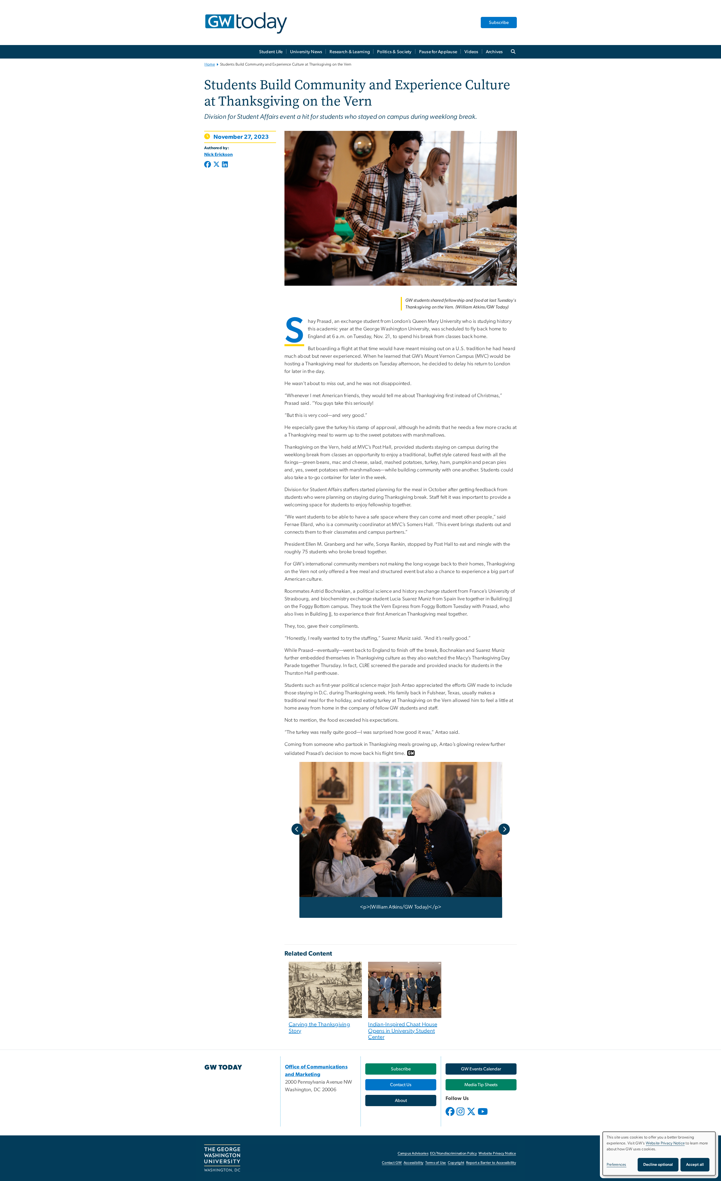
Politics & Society (394, 52)
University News (306, 52)
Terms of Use (435, 1163)
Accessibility (413, 1163)
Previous (297, 829)
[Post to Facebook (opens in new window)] (208, 164)
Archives (494, 52)
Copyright (456, 1163)
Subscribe (499, 22)
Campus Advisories (413, 1153)
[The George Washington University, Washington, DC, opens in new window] (222, 1158)
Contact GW (392, 1163)
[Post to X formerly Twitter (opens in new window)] (216, 164)
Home (209, 64)
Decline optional (658, 1165)
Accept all (695, 1165)
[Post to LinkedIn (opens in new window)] (225, 164)
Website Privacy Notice (497, 1153)
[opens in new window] (451, 1115)
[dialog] (659, 1153)
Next (504, 829)
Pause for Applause (438, 52)
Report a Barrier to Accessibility (491, 1163)
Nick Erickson (218, 154)
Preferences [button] (616, 1165)
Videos (471, 52)
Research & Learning (350, 52)
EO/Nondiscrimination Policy (453, 1153)
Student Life (271, 52)
